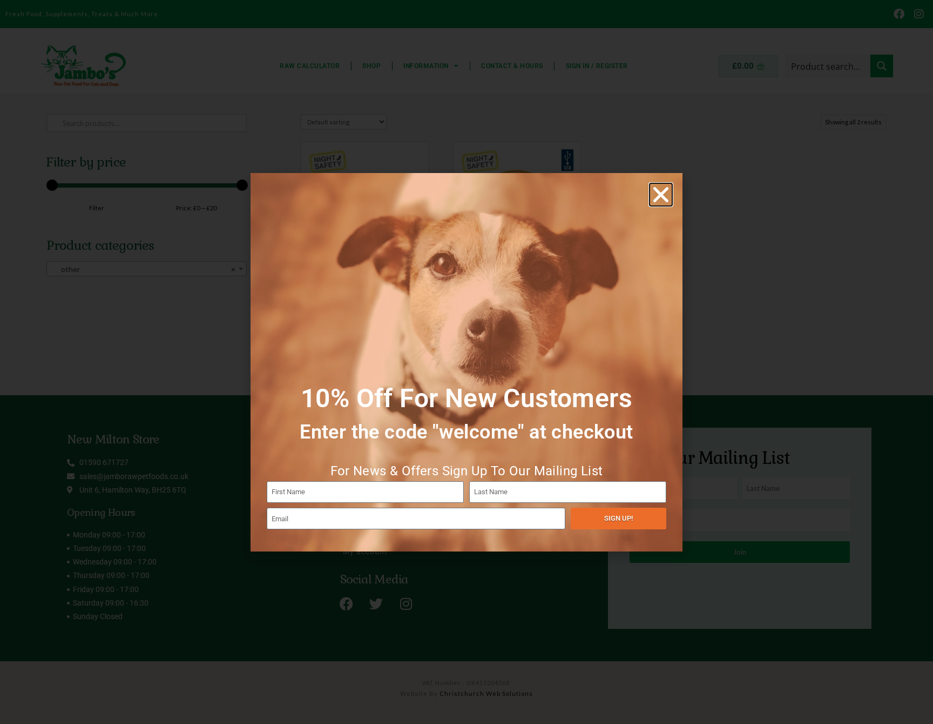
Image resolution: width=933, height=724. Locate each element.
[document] (466, 362)
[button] (661, 194)
